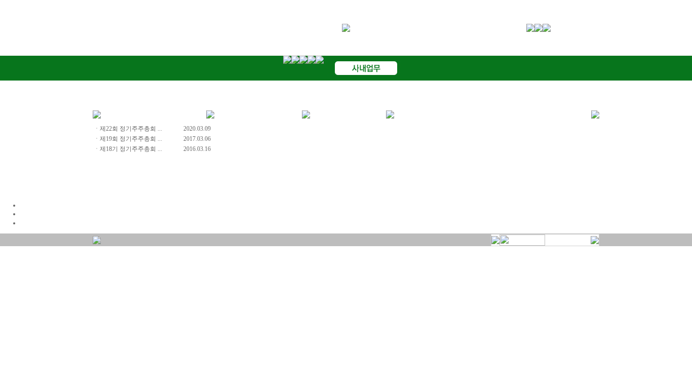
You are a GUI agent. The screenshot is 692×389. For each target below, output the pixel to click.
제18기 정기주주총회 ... (131, 148)
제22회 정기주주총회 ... (131, 128)
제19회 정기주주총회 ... (131, 138)
